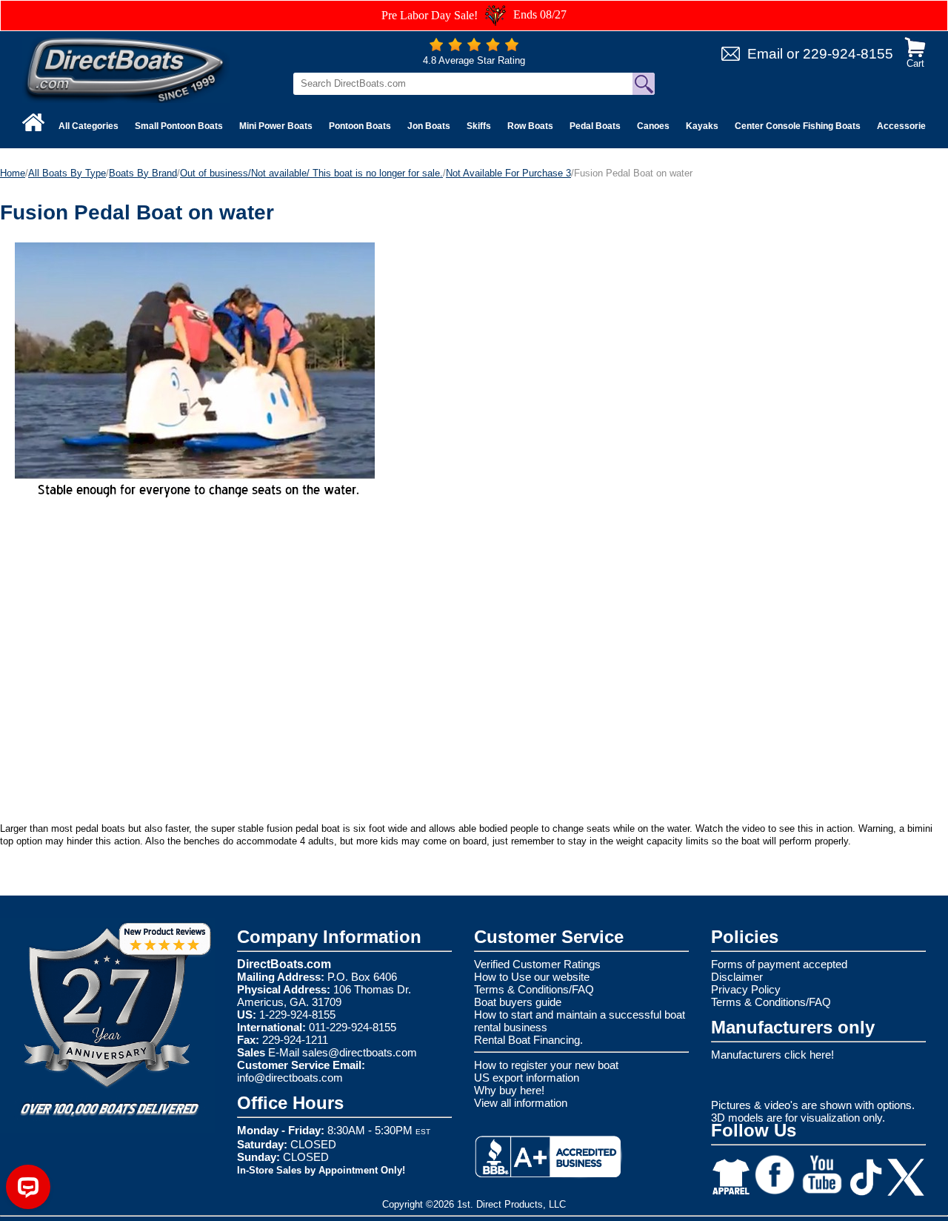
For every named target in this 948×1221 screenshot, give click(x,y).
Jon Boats (428, 126)
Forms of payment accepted (779, 964)
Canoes (653, 126)
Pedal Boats (595, 126)
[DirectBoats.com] (126, 69)
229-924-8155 (848, 54)
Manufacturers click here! (772, 1054)
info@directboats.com (290, 1077)
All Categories (88, 126)
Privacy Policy (746, 989)
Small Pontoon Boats (179, 126)
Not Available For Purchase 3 (508, 173)
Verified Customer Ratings (537, 964)
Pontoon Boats (360, 126)
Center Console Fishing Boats (798, 126)
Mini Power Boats (276, 126)
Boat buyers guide (517, 1002)
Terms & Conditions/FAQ (534, 989)
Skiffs (479, 126)
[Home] (33, 122)
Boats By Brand (143, 173)
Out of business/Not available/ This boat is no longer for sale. (311, 173)
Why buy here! (509, 1090)
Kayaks (702, 126)
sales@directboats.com (359, 1052)
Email (765, 54)
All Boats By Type (67, 173)
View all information (520, 1102)
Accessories (904, 126)
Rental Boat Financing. (528, 1039)
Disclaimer (737, 976)
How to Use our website (532, 976)
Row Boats (530, 126)
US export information (526, 1077)
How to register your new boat (546, 1065)
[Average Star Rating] (474, 47)
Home (12, 173)
